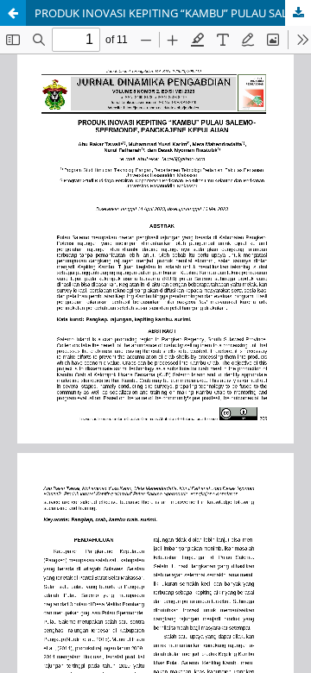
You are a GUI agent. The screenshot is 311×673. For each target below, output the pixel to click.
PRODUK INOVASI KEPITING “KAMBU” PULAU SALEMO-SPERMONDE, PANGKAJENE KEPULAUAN (173, 13)
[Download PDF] (298, 13)
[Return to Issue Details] (13, 13)
